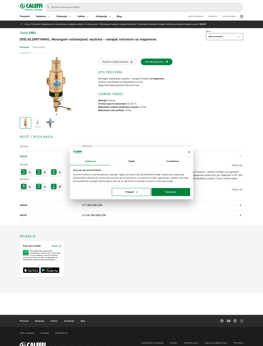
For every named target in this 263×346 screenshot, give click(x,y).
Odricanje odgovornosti (216, 343)
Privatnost (238, 343)
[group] (25, 122)
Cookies (173, 343)
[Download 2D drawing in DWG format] (28, 172)
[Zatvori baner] (189, 152)
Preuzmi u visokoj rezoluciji (115, 62)
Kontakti (212, 16)
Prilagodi (129, 192)
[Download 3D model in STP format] (44, 186)
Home (27, 24)
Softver (54, 321)
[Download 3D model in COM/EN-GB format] (59, 186)
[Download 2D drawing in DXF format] (44, 172)
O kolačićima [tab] (172, 161)
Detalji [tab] (131, 161)
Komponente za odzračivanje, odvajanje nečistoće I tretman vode (69, 24)
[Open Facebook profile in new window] (222, 321)
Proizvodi (25, 16)
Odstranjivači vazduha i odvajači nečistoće (117, 24)
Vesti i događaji (195, 16)
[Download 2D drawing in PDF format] (59, 172)
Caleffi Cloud (228, 16)
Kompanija (69, 321)
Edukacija (39, 321)
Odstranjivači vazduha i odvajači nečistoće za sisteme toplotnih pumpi (168, 24)
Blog (119, 16)
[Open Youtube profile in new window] (228, 321)
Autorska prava (191, 343)
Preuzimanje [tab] (39, 47)
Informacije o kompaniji (152, 343)
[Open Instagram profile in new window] (242, 321)
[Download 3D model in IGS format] (28, 186)
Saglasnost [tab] (90, 161)
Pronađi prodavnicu (154, 62)
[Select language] (241, 16)
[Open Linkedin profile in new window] (235, 321)
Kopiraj (235, 165)
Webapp (54, 246)
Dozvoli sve (170, 192)
